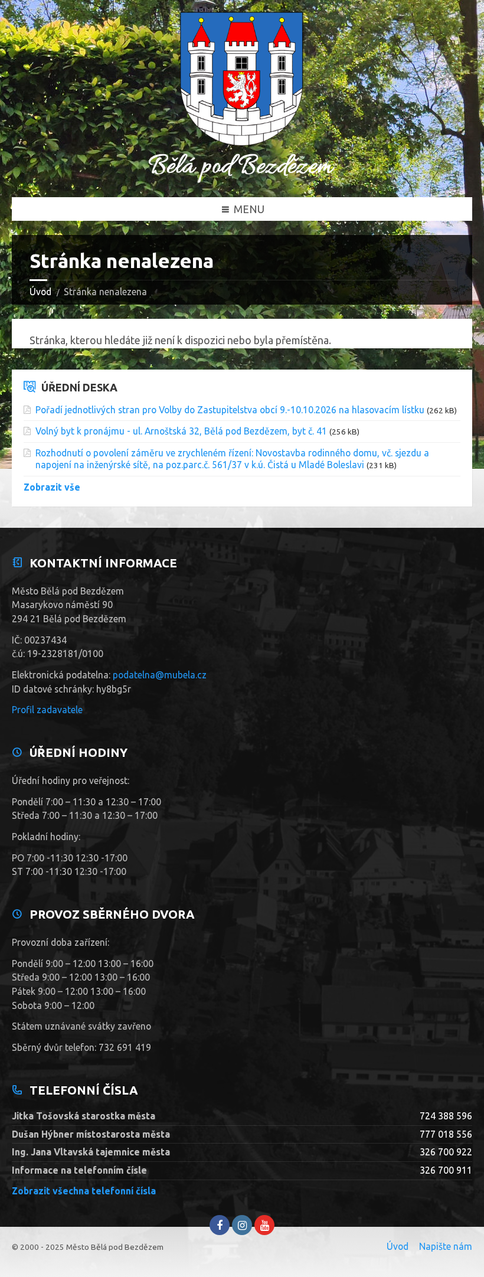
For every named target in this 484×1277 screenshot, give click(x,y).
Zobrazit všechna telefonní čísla (84, 1190)
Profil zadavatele (47, 709)
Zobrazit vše (52, 487)
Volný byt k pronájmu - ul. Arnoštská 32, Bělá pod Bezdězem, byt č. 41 (181, 431)
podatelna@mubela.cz (160, 674)
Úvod (40, 291)
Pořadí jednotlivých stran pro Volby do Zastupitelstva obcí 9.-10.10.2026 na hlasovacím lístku (229, 409)
